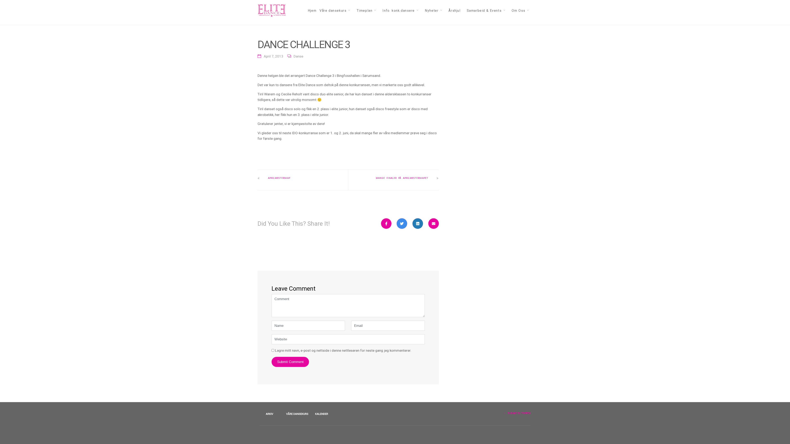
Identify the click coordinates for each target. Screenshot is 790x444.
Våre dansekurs (332, 11)
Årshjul (454, 11)
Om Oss (518, 11)
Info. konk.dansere (398, 11)
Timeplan (365, 11)
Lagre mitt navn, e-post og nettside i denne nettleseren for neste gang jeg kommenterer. (343, 350)
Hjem (312, 11)
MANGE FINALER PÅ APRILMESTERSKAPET (402, 178)
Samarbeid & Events (484, 11)
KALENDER (321, 413)
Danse (298, 56)
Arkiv (269, 413)
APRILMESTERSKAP (279, 178)
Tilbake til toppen (518, 413)
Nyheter (431, 11)
